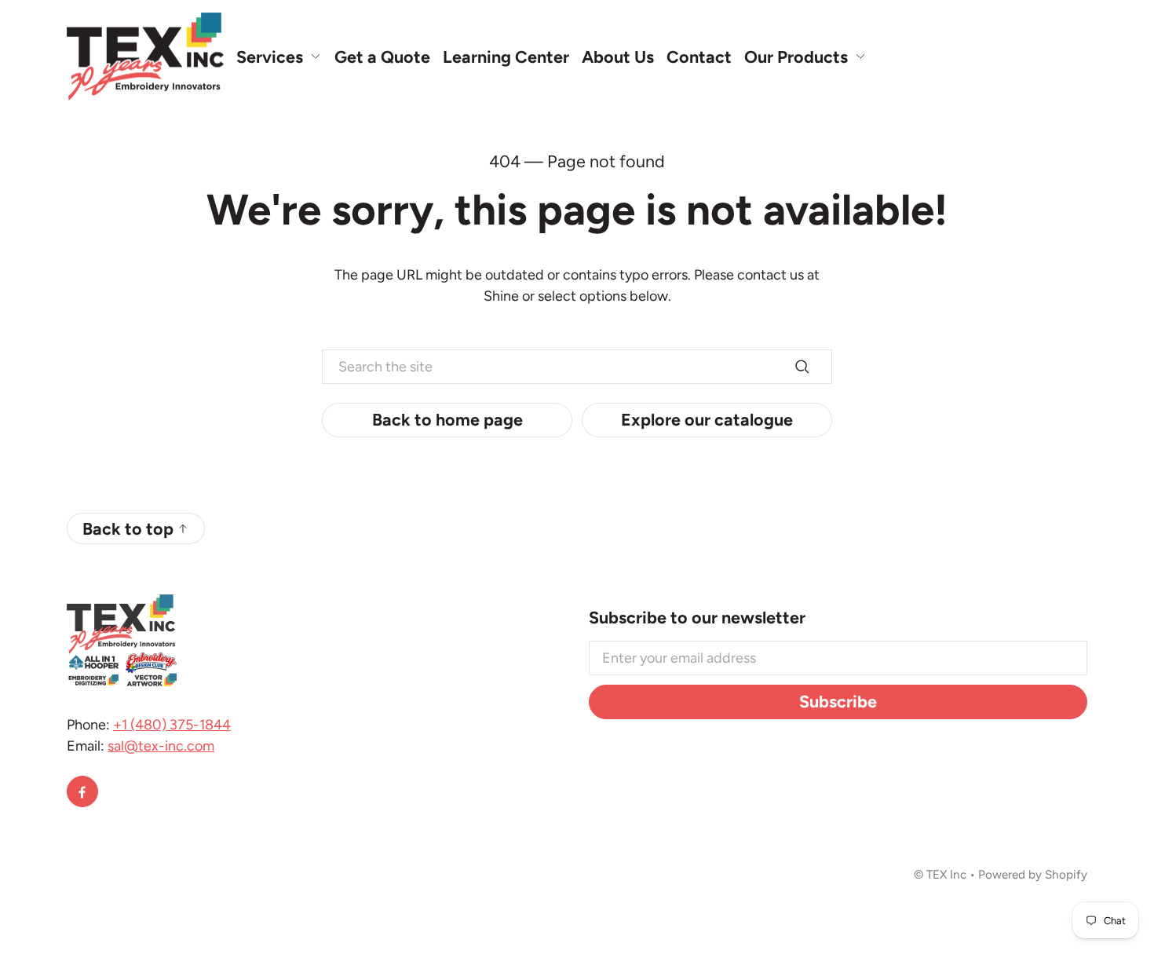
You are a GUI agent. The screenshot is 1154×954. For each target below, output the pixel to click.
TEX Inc (946, 874)
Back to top (127, 528)
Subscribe (838, 701)
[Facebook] (82, 791)
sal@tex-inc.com (161, 746)
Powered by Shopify (1032, 874)
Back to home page (447, 419)
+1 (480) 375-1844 (172, 724)
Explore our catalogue (707, 419)
